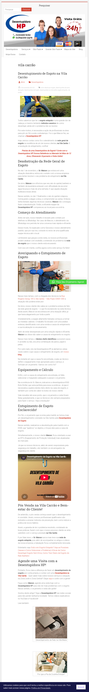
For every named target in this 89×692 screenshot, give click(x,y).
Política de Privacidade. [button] (41, 688)
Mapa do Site (69, 49)
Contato (22, 54)
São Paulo (37, 49)
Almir (23, 82)
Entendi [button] (81, 687)
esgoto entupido (62, 90)
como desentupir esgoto (48, 87)
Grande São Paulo (53, 49)
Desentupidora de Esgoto (31, 90)
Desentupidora (12, 49)
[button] (68, 282)
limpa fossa (10, 54)
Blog (81, 49)
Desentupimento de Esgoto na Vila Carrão (42, 75)
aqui (50, 578)
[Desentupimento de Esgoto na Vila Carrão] (45, 97)
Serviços (25, 49)
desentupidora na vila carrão (48, 90)
